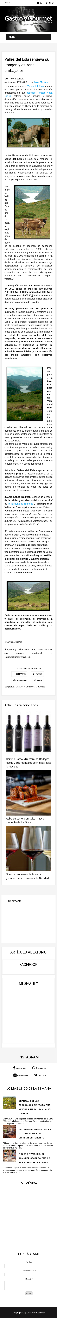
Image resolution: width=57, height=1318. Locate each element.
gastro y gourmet (15, 79)
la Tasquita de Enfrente (20, 503)
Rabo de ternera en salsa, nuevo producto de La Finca (25, 820)
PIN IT (39, 680)
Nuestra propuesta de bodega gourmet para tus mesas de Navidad (27, 876)
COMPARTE (20, 674)
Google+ (42, 1068)
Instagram (22, 1076)
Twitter (42, 1076)
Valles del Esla (35, 86)
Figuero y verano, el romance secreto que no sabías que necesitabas (34, 1158)
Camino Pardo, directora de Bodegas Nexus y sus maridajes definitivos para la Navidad (28, 763)
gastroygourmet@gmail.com (17, 656)
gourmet (40, 686)
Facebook (21, 1068)
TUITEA (38, 674)
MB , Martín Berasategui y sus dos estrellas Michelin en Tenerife (35, 1133)
